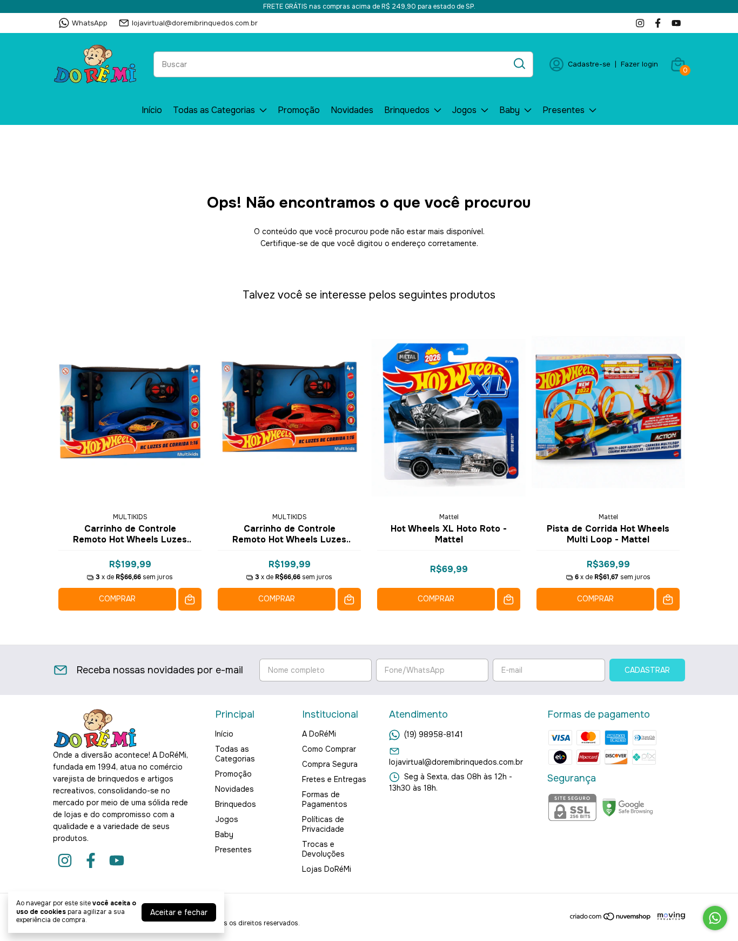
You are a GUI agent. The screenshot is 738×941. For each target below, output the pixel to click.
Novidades (352, 110)
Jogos (464, 110)
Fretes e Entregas (334, 779)
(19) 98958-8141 (433, 734)
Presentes (563, 110)
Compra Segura (330, 764)
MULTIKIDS (130, 517)
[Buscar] (518, 64)
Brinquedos (407, 110)
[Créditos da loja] (668, 916)
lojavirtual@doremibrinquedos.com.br (195, 23)
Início (152, 110)
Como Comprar (329, 749)
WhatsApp (90, 23)
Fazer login (639, 64)
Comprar (117, 599)
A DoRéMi (319, 734)
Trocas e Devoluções (323, 849)
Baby (509, 110)
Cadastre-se (589, 64)
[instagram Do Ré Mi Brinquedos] (640, 23)
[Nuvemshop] (610, 918)
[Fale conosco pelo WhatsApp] (715, 918)
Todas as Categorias (214, 110)
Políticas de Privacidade (323, 824)
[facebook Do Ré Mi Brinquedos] (658, 23)
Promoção (299, 110)
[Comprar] (190, 599)
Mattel (449, 517)
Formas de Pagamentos (324, 799)
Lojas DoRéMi (326, 869)
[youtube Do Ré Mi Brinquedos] (676, 23)
